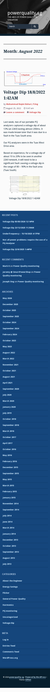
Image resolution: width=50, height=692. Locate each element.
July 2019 (7, 413)
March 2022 (8, 358)
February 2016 (10, 461)
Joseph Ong (8, 281)
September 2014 (11, 509)
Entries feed (9, 646)
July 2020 (7, 395)
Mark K (6, 266)
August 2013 (9, 558)
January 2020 (9, 407)
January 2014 (9, 534)
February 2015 (10, 491)
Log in (6, 639)
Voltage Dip (35, 112)
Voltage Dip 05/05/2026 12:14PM (18, 221)
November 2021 (10, 364)
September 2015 (11, 473)
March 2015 (8, 485)
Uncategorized (10, 617)
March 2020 (8, 401)
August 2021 (9, 377)
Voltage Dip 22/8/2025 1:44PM (17, 249)
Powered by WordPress (35, 677)
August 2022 (9, 352)
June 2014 (7, 522)
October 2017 (9, 437)
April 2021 (7, 383)
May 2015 (7, 479)
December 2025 (10, 304)
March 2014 (8, 527)
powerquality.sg (25, 13)
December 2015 (10, 467)
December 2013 (10, 540)
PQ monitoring (10, 611)
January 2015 (9, 497)
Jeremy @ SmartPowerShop (17, 272)
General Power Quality (14, 599)
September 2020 (11, 389)
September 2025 (11, 316)
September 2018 (11, 425)
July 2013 (7, 564)
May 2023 (7, 346)
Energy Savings (10, 587)
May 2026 (7, 298)
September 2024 (11, 328)
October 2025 (9, 310)
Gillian (28, 680)
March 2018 (8, 431)
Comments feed (11, 651)
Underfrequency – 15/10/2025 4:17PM (21, 233)
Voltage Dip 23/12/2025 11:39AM (18, 227)
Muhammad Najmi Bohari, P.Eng (22, 104)
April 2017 (7, 443)
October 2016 (9, 449)
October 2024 (9, 322)
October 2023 (9, 340)
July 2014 (7, 515)
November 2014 (10, 503)
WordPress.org (10, 658)
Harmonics (8, 605)
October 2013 (9, 546)
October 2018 (9, 419)
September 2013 (11, 552)
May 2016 (7, 455)
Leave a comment (15, 112)
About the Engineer (12, 581)
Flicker (6, 593)
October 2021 (9, 370)
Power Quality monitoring (26, 266)
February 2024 (10, 334)
